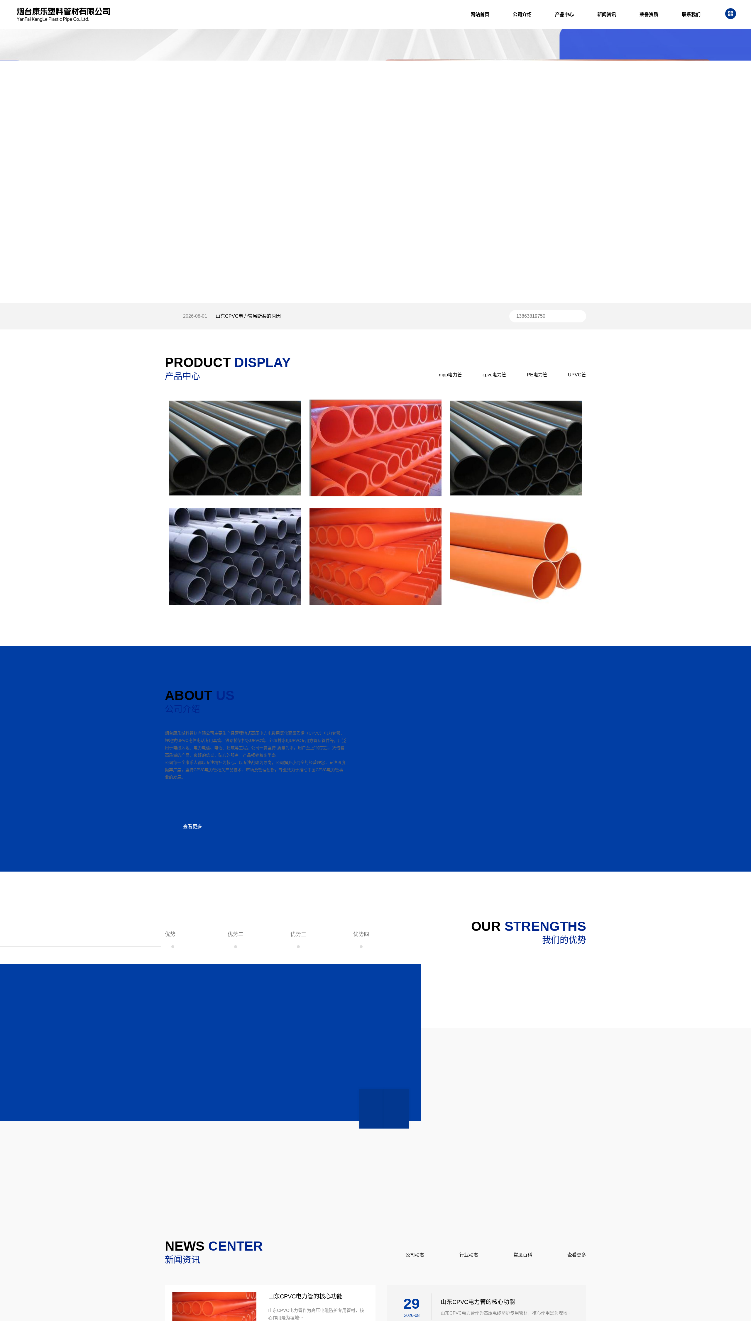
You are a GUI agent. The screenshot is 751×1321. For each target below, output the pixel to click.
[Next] (396, 1109)
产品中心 (564, 14)
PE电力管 (537, 374)
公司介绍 (522, 14)
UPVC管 (577, 374)
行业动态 (468, 1254)
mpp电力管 (450, 374)
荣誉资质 (649, 14)
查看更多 (192, 826)
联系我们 (691, 14)
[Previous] (371, 1109)
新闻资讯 (606, 14)
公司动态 (414, 1254)
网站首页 (480, 14)
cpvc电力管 (494, 374)
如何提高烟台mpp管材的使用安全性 (253, 317)
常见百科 (522, 1254)
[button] (360, 284)
